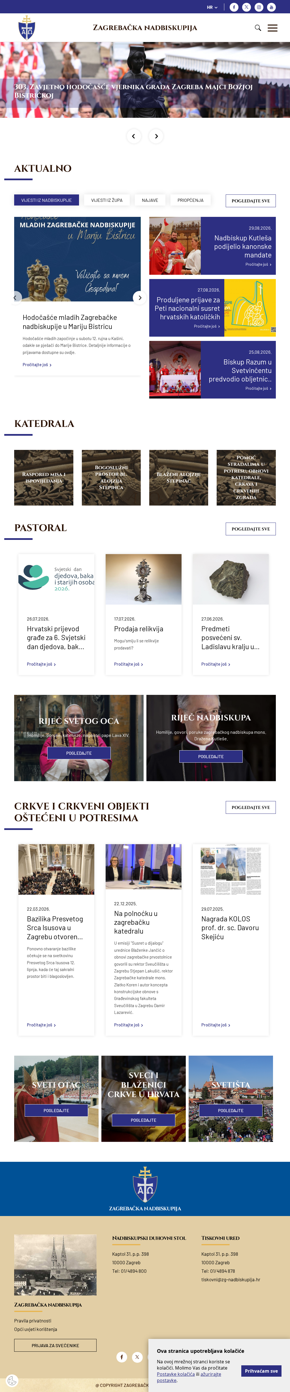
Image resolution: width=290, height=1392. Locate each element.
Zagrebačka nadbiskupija (145, 28)
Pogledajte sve (251, 201)
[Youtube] (271, 7)
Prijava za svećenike (55, 1345)
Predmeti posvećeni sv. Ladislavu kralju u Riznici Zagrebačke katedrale (230, 637)
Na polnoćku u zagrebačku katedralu (135, 922)
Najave (150, 200)
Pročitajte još (35, 364)
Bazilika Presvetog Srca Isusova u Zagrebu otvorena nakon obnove (55, 927)
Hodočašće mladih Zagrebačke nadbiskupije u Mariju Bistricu (70, 321)
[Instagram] (259, 7)
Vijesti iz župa (107, 200)
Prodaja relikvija (138, 628)
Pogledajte (79, 753)
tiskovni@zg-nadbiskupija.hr (230, 1279)
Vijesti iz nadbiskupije (46, 200)
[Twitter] (246, 7)
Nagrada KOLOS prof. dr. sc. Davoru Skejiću (230, 927)
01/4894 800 (134, 1271)
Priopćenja (191, 200)
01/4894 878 (222, 1271)
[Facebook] (234, 7)
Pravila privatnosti (32, 1320)
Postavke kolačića (176, 1374)
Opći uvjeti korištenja (35, 1329)
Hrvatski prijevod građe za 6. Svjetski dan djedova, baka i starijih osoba (56, 637)
